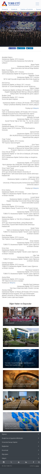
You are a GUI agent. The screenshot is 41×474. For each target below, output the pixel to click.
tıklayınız (36, 108)
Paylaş (13, 48)
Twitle (30, 48)
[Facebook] (33, 462)
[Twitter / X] (11, 462)
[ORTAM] (39, 462)
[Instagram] (3, 462)
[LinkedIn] (26, 462)
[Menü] (37, 4)
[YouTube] (18, 462)
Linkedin (22, 48)
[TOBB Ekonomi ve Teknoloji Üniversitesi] (11, 4)
